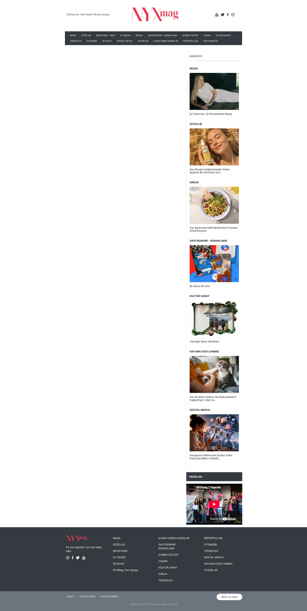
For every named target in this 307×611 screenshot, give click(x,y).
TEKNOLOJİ (75, 41)
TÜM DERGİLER (210, 41)
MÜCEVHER (120, 550)
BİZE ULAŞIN (229, 597)
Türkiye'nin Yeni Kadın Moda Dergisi (88, 14)
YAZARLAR (143, 41)
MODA (73, 35)
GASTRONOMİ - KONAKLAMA (162, 35)
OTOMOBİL (92, 41)
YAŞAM (207, 35)
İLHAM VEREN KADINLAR (166, 41)
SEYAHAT (107, 41)
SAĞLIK (139, 35)
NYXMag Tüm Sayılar (125, 570)
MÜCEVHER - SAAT (105, 35)
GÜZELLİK (86, 35)
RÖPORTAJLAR (190, 41)
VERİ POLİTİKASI (87, 596)
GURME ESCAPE (190, 35)
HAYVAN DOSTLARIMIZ (218, 563)
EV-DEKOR (125, 35)
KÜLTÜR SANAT (223, 35)
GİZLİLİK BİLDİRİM (108, 596)
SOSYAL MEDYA (125, 41)
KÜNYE (70, 596)
